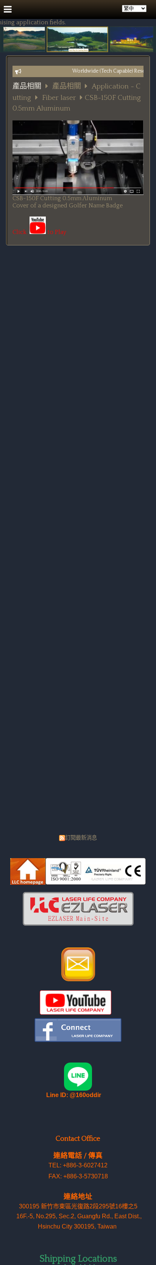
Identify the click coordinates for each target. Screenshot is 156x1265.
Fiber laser (59, 98)
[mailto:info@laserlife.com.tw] (78, 979)
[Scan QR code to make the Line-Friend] (78, 1089)
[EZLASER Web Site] (78, 923)
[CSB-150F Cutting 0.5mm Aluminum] (38, 232)
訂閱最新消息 (81, 838)
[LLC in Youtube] (75, 1012)
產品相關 (26, 86)
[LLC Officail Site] (78, 882)
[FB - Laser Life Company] (78, 1040)
